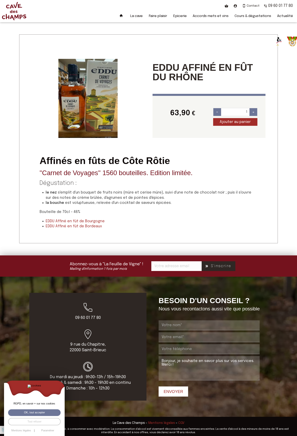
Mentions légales (161, 423)
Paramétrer (47, 430)
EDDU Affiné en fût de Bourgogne (75, 221)
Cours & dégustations (253, 16)
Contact (253, 5)
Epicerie (180, 16)
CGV (181, 423)
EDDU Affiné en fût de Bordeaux (74, 226)
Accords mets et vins (211, 16)
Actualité (285, 16)
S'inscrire (221, 266)
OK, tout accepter (34, 412)
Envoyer (173, 391)
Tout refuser (34, 421)
